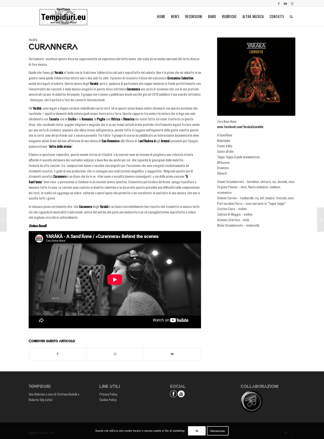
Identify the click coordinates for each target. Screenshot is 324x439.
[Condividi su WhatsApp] (114, 354)
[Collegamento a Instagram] (292, 3)
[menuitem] (161, 16)
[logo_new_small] (63, 16)
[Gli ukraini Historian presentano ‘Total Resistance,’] (3, 219)
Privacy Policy (108, 394)
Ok (197, 430)
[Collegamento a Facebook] (279, 3)
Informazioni (217, 430)
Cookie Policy (108, 399)
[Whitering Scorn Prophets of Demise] (320, 219)
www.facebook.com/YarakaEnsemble (240, 126)
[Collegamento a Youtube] (285, 3)
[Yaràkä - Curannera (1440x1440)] (256, 76)
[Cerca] (291, 16)
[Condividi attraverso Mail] (172, 354)
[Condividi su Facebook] (57, 354)
